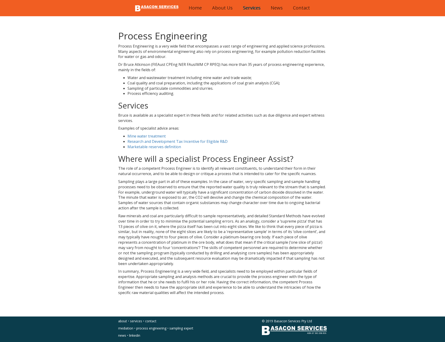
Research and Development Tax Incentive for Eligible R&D (177, 141)
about (122, 321)
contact (150, 321)
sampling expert (181, 328)
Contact (301, 8)
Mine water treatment (146, 136)
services (136, 321)
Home (195, 8)
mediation (125, 328)
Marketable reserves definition (154, 146)
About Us (222, 8)
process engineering (151, 328)
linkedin (134, 335)
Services (252, 8)
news (122, 335)
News (277, 8)
